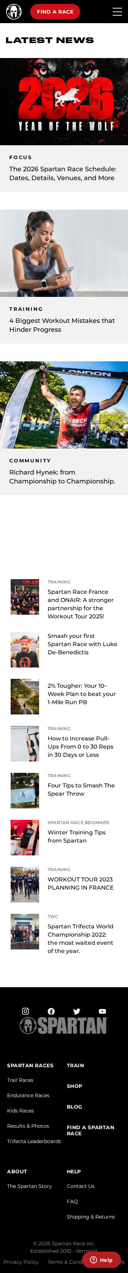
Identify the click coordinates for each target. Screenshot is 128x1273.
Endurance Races (28, 1095)
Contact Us (81, 1186)
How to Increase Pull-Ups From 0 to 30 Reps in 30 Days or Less (80, 746)
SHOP (74, 1086)
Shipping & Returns (91, 1217)
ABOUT (17, 1172)
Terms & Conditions (72, 1262)
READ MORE (109, 589)
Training (26, 309)
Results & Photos (28, 1126)
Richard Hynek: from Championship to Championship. (62, 476)
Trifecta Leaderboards (34, 1141)
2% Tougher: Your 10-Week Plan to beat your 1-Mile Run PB (82, 694)
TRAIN (75, 1066)
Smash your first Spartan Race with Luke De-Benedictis (82, 644)
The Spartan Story (29, 1186)
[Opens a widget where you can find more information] (101, 1260)
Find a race (55, 12)
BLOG (74, 1107)
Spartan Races (30, 1066)
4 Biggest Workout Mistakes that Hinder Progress (62, 325)
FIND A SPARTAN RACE (90, 1131)
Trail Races (20, 1080)
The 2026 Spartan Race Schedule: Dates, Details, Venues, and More (62, 173)
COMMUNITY (30, 461)
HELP (74, 1172)
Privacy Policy (21, 1262)
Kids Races (20, 1110)
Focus (20, 157)
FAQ (72, 1201)
